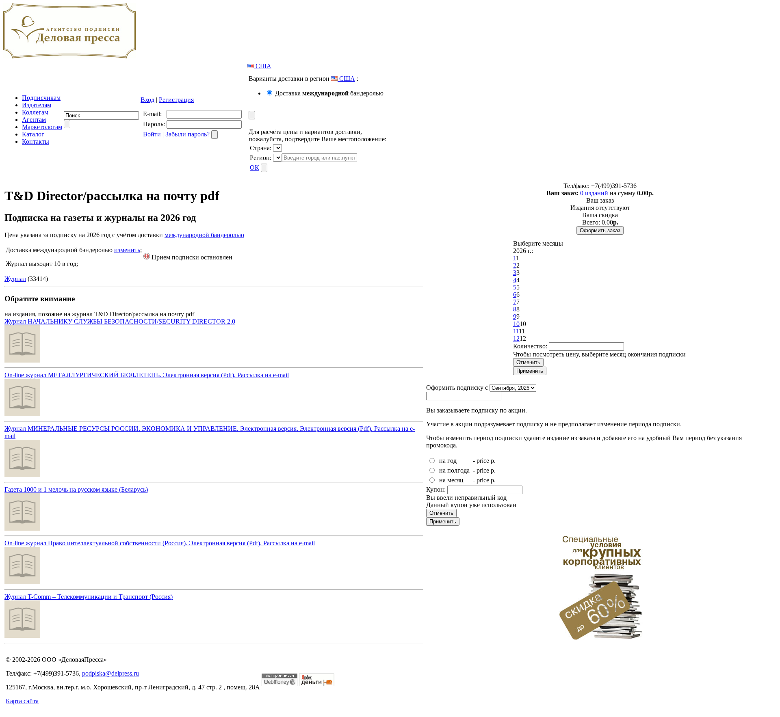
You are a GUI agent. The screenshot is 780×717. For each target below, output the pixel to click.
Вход (147, 99)
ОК (254, 167)
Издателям (36, 105)
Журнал (15, 278)
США (262, 66)
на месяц (451, 480)
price (483, 460)
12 (516, 338)
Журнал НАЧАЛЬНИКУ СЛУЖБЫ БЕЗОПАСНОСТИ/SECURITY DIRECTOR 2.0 (119, 321)
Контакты (35, 141)
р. (493, 460)
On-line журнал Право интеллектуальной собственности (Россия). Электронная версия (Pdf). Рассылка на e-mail (159, 543)
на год (448, 460)
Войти (152, 134)
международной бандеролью (204, 234)
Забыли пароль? (187, 134)
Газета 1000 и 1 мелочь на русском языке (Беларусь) (76, 489)
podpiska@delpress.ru (110, 673)
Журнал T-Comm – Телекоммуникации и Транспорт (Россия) (88, 596)
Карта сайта (22, 701)
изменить (127, 249)
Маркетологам (42, 126)
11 (516, 331)
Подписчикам (41, 97)
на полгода (454, 470)
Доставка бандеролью (329, 93)
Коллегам (35, 112)
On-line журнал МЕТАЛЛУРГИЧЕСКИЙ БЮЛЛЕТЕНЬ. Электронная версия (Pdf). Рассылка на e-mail (146, 374)
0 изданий (594, 193)
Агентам (34, 119)
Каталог (33, 134)
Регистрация (176, 99)
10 (516, 323)
